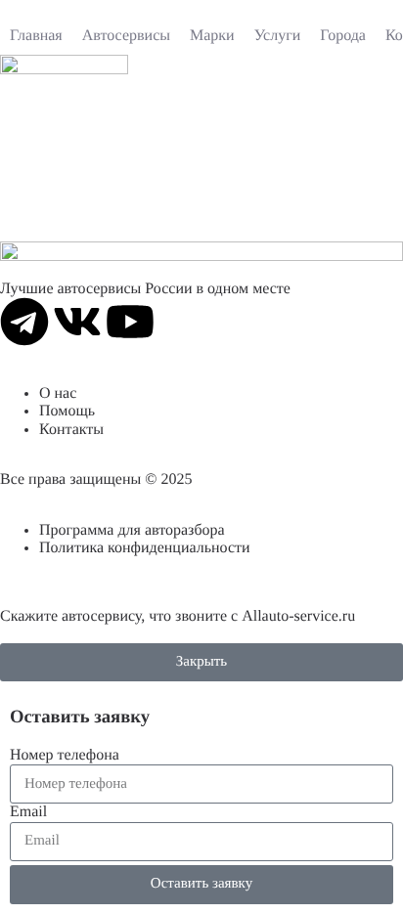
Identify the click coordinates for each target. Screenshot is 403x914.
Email (28, 812)
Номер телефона (64, 755)
